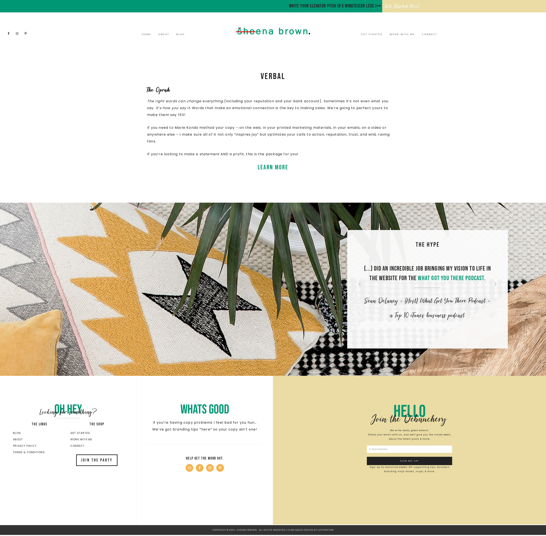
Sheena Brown (273, 31)
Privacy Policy (24, 446)
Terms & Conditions (29, 452)
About (18, 439)
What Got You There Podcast (451, 278)
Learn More (273, 167)
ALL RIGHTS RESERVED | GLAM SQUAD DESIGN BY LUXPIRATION (296, 530)
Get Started (80, 433)
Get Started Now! (402, 6)
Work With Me (81, 439)
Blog (17, 433)
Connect (77, 446)
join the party (97, 460)
